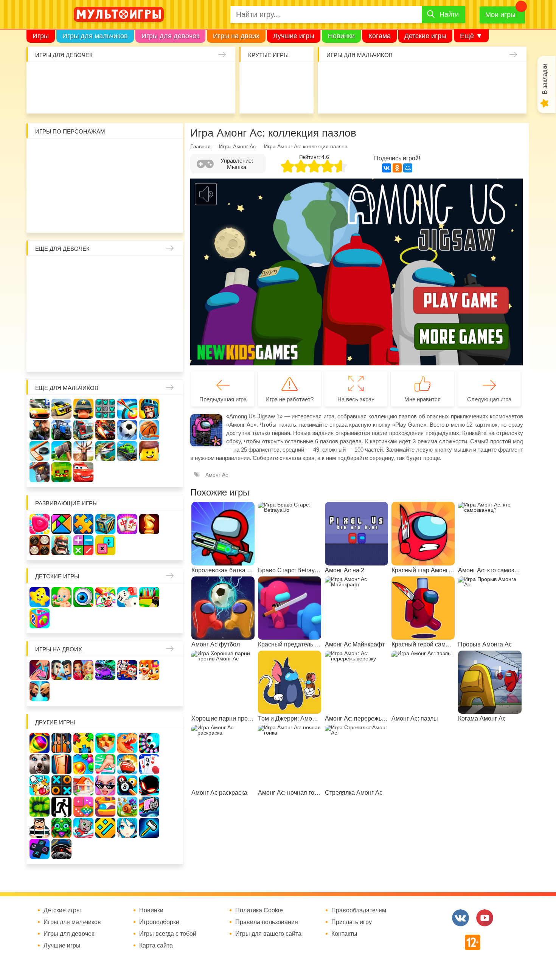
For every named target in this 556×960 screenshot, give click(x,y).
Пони (150, 313)
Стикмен (40, 174)
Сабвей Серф (150, 174)
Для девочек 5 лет (62, 357)
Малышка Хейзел (65, 76)
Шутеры (356, 98)
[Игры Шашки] (40, 545)
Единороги (218, 76)
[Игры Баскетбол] (149, 430)
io (254, 76)
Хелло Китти (106, 196)
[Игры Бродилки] (127, 807)
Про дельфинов (65, 98)
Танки (444, 76)
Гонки (334, 76)
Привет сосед (334, 98)
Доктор (153, 76)
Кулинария (87, 98)
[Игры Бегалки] (83, 828)
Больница (172, 269)
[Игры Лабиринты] (105, 807)
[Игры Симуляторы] (61, 849)
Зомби (378, 76)
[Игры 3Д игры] (105, 743)
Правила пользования (266, 922)
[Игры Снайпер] (40, 430)
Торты (131, 98)
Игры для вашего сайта (268, 934)
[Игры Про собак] (40, 764)
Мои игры (500, 15)
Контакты (344, 934)
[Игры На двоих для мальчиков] (61, 670)
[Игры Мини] (83, 807)
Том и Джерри (106, 174)
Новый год (84, 335)
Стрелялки (356, 76)
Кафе (128, 291)
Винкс (40, 269)
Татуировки (109, 98)
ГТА (444, 98)
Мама (150, 269)
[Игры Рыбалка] (105, 451)
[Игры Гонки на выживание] (105, 430)
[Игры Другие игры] (40, 849)
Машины (488, 76)
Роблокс (40, 152)
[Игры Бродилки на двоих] (149, 670)
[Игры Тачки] (83, 472)
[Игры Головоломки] (105, 524)
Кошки (175, 76)
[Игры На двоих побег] (127, 670)
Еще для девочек (62, 248)
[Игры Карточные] (149, 764)
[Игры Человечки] (149, 785)
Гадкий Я (128, 218)
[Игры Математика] (83, 545)
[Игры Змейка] (40, 807)
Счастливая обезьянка (62, 196)
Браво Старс (510, 76)
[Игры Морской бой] (127, 764)
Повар (128, 335)
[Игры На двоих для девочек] (83, 670)
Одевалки (43, 76)
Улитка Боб (106, 152)
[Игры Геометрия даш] (105, 828)
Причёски (40, 291)
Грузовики (510, 98)
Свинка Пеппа (84, 196)
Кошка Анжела (172, 291)
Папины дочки (62, 335)
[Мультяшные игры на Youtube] (484, 917)
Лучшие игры (293, 36)
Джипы (466, 98)
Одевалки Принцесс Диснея (40, 335)
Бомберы (150, 218)
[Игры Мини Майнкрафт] (149, 828)
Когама (379, 36)
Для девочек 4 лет (40, 357)
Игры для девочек (170, 36)
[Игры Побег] (61, 743)
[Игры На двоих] (40, 670)
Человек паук (106, 218)
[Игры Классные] (105, 785)
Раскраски (106, 269)
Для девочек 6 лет (84, 357)
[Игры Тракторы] (61, 430)
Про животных (172, 335)
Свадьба (40, 313)
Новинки (341, 36)
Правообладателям (358, 910)
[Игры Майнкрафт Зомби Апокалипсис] (61, 472)
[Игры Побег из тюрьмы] (40, 828)
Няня (128, 269)
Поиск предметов (298, 76)
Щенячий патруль (84, 218)
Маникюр (196, 76)
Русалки (106, 313)
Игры (41, 36)
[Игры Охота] (83, 451)
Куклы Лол (43, 98)
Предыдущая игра (223, 399)
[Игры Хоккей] (40, 451)
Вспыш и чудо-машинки (128, 174)
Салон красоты (196, 98)
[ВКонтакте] (386, 167)
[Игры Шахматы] (149, 524)
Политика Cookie (259, 910)
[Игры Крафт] (105, 409)
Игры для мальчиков (95, 36)
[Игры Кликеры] (40, 785)
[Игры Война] (83, 409)
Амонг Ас (254, 98)
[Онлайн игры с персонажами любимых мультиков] (119, 14)
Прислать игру (351, 922)
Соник (62, 218)
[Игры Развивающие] (40, 618)
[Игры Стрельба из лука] (127, 409)
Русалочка (106, 291)
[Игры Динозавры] (127, 743)
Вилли (62, 152)
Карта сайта (156, 946)
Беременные (172, 313)
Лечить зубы (150, 335)
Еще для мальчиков (66, 388)
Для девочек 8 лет (128, 357)
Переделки (106, 335)
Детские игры (425, 36)
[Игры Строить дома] (83, 785)
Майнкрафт (400, 76)
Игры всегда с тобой (167, 934)
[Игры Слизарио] (149, 743)
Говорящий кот (40, 218)
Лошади (84, 269)
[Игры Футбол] (127, 430)
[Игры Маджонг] (127, 524)
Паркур (422, 98)
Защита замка (466, 76)
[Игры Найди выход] (61, 764)
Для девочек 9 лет (150, 357)
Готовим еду (153, 98)
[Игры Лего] (149, 451)
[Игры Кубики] (127, 597)
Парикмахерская (84, 291)
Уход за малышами (87, 76)
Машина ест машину (378, 98)
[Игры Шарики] (83, 764)
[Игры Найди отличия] (83, 597)
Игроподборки (159, 922)
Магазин (150, 291)
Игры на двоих (236, 36)
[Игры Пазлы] (83, 524)
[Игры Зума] (61, 828)
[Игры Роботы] (40, 472)
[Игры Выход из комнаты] (61, 807)
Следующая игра (489, 399)
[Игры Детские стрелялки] (149, 597)
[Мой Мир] (407, 167)
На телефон (298, 98)
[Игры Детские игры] (40, 597)
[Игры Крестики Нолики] (61, 785)
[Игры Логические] (61, 524)
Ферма (128, 313)
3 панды (150, 152)
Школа (62, 269)
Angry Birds (150, 196)
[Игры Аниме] (127, 828)
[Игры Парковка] (40, 409)
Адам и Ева (84, 152)
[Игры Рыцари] (149, 409)
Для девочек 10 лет (172, 357)
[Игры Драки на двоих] (40, 691)
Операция (218, 98)
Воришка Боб (172, 152)
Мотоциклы (488, 98)
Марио (128, 196)
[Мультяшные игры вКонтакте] (460, 917)
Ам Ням (172, 174)
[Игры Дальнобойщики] (83, 430)
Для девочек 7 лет (106, 357)
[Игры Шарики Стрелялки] (40, 743)
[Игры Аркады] (149, 807)
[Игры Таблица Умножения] (105, 545)
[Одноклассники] (397, 167)
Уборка (131, 76)
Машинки (400, 98)
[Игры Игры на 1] (105, 764)
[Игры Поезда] (127, 451)
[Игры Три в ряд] (40, 524)
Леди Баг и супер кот (62, 174)
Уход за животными (175, 98)
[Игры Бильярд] (127, 785)
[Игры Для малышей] (61, 597)
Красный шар (128, 152)
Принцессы (62, 291)
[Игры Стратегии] (61, 545)
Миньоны (172, 196)
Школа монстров (84, 313)
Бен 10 (84, 174)
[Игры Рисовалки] (105, 597)
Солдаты (422, 76)
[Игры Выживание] (61, 451)
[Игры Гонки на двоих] (105, 670)
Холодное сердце (62, 313)
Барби (109, 76)
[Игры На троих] (83, 743)
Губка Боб (40, 196)
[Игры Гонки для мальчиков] (61, 409)
